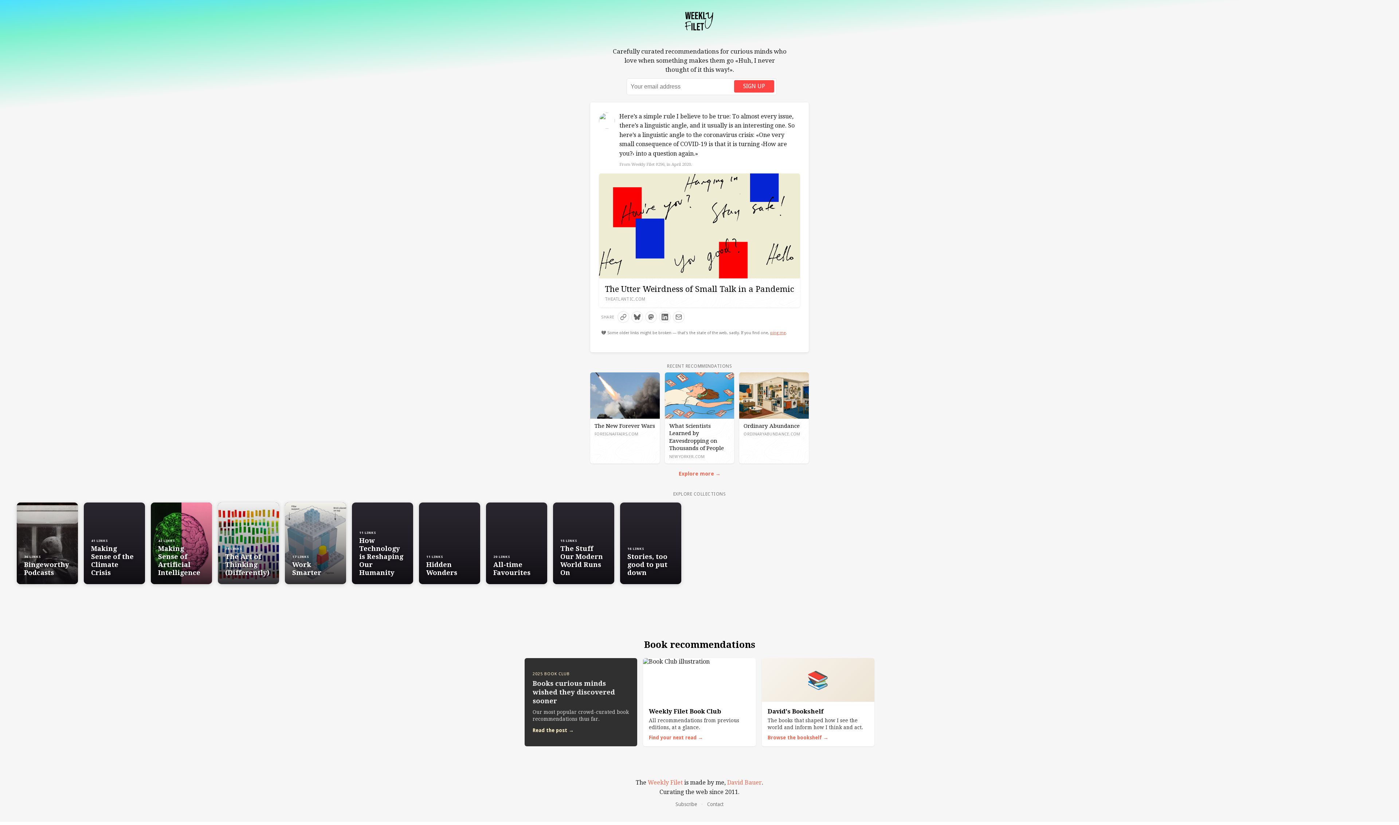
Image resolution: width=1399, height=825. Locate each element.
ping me (778, 333)
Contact (715, 804)
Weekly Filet (665, 782)
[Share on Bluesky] (637, 317)
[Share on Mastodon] (651, 317)
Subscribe (686, 804)
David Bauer (744, 782)
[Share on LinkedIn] (665, 317)
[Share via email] (679, 317)
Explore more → (700, 474)
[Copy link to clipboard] (623, 317)
